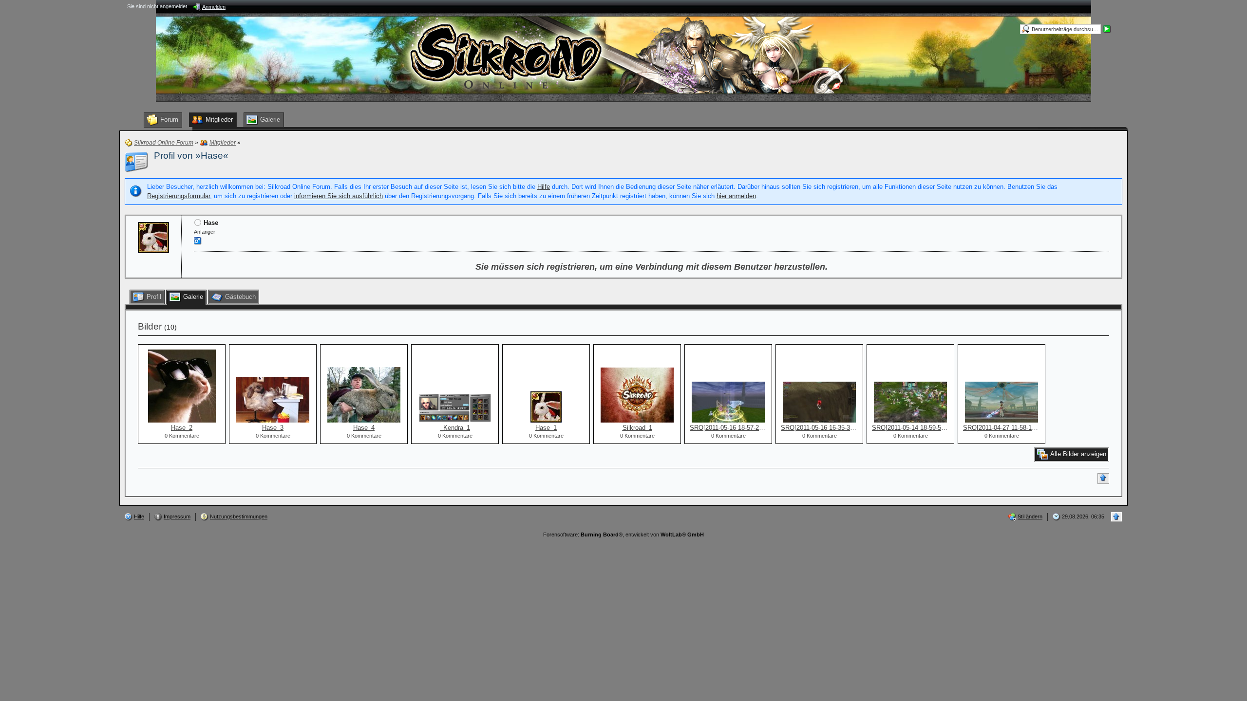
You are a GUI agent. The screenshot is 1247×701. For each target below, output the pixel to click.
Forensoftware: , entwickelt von (623, 534)
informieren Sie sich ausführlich (338, 196)
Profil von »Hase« (191, 155)
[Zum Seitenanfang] (1103, 478)
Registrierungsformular (178, 196)
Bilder (150, 326)
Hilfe (543, 186)
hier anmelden (736, 196)
